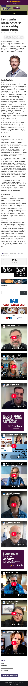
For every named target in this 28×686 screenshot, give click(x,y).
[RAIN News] (14, 7)
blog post (3, 163)
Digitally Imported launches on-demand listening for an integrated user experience (20, 272)
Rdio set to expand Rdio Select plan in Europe (7, 270)
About (2, 663)
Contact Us (4, 665)
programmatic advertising (7, 255)
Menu (14, 13)
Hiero (11, 684)
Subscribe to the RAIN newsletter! (9, 675)
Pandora (21, 253)
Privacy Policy (4, 670)
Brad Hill (17, 32)
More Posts (14, 262)
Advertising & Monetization (9, 253)
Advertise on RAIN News (7, 668)
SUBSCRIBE (4, 285)
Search (3, 290)
